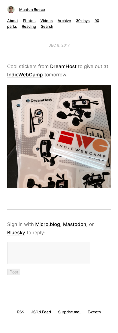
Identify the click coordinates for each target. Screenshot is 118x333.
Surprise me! (69, 312)
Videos (46, 20)
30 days (83, 20)
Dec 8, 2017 (59, 45)
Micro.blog (47, 224)
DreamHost (63, 66)
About (12, 20)
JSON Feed (41, 312)
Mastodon (74, 224)
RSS (20, 312)
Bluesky (16, 232)
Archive (64, 20)
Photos (29, 20)
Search (47, 26)
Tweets (94, 312)
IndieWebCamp (25, 75)
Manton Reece (32, 9)
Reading (29, 26)
